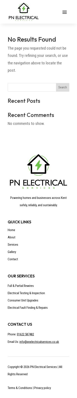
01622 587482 (25, 334)
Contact (13, 259)
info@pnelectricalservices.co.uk (39, 342)
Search (62, 87)
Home (11, 230)
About (11, 237)
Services (13, 245)
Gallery (12, 252)
